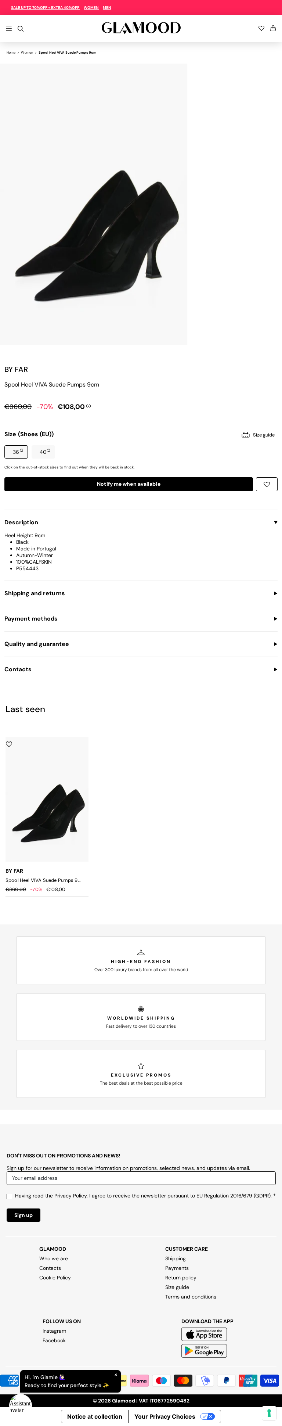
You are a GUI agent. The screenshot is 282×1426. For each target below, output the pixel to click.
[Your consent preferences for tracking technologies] (269, 1413)
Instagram (54, 1331)
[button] (16, 452)
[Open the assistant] (20, 1405)
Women (27, 52)
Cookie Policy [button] (55, 1277)
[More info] (88, 405)
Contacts (50, 1268)
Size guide (177, 1287)
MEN (107, 7)
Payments (177, 1268)
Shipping (175, 1258)
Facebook (54, 1340)
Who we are (53, 1258)
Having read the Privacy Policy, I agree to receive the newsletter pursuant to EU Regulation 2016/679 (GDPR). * (145, 1195)
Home (11, 52)
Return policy (180, 1277)
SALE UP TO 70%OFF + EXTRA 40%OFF (45, 7)
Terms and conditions (190, 1296)
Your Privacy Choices (164, 1416)
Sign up (23, 1215)
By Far (16, 369)
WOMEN (91, 7)
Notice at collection (94, 1416)
